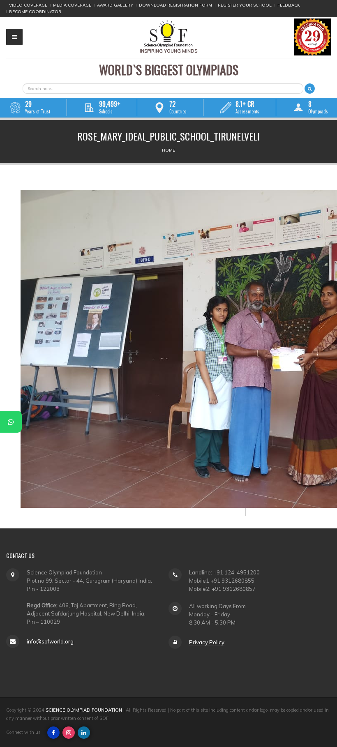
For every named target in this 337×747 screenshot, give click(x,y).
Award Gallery (115, 5)
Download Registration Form (175, 5)
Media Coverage (72, 5)
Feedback (288, 5)
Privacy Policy (206, 642)
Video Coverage (28, 5)
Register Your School (245, 5)
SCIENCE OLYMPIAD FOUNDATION (84, 710)
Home (168, 150)
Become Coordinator (35, 11)
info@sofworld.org (50, 641)
